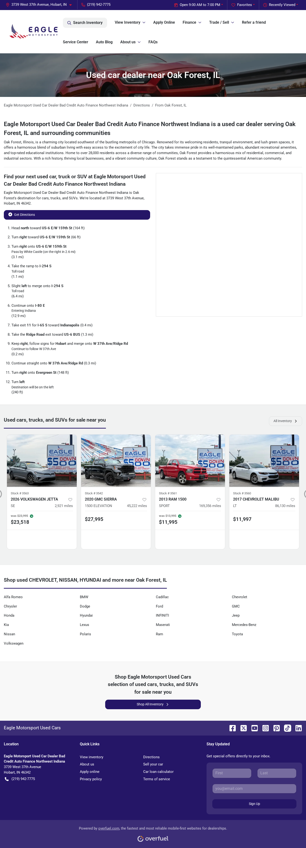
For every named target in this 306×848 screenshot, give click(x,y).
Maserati (163, 625)
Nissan (9, 634)
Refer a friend (254, 22)
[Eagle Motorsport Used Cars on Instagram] (263, 728)
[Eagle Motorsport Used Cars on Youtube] (252, 728)
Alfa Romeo (13, 597)
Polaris (85, 634)
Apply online (89, 772)
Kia (6, 625)
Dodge (85, 606)
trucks (55, 198)
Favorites (244, 5)
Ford (159, 606)
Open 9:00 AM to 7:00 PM (200, 5)
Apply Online (164, 22)
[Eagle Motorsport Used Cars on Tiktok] (285, 728)
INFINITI (162, 615)
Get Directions (24, 215)
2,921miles (64, 506)
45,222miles (137, 506)
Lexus (84, 625)
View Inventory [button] (127, 22)
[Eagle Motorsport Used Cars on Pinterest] (274, 728)
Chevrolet (239, 597)
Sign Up (254, 804)
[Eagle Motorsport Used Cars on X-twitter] (241, 728)
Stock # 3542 (94, 493)
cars (45, 198)
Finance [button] (189, 22)
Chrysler (10, 606)
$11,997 (242, 519)
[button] (40, 4)
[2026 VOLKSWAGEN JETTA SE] (42, 461)
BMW (84, 597)
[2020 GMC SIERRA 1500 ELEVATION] (116, 461)
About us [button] (128, 42)
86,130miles (285, 506)
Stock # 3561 (168, 493)
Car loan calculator (158, 772)
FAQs (153, 42)
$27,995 (94, 519)
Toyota (237, 634)
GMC (236, 606)
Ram (159, 634)
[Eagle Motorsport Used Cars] (33, 31)
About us (87, 764)
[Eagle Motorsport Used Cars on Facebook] (230, 728)
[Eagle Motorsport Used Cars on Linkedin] (296, 728)
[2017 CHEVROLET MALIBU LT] (264, 461)
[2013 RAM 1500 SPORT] (190, 461)
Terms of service (156, 779)
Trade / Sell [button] (219, 22)
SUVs (73, 198)
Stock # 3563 (20, 493)
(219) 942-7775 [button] (98, 4)
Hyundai (86, 615)
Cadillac (162, 597)
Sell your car (153, 764)
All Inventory (282, 421)
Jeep (236, 615)
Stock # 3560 (242, 493)
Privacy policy (91, 779)
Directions (151, 757)
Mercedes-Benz (244, 625)
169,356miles (210, 506)
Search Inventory (88, 22)
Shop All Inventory (150, 704)
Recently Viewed (282, 5)
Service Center (75, 42)
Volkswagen (13, 643)
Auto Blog (104, 42)
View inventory (91, 757)
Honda (9, 615)
